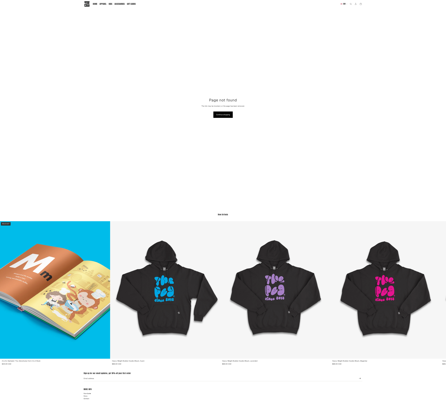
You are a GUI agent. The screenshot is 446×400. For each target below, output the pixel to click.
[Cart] (360, 3)
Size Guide (87, 393)
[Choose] (217, 355)
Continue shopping (223, 115)
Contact (86, 399)
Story (85, 396)
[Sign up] (359, 378)
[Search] (350, 3)
